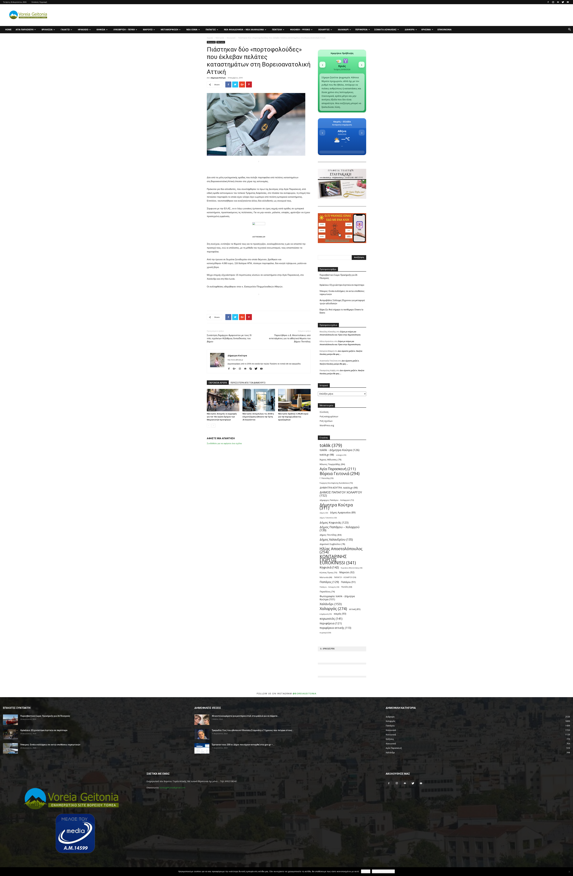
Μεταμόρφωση (169, 29)
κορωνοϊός (331, 618)
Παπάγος (211, 29)
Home (8, 29)
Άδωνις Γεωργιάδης (332, 464)
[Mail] (558, 2)
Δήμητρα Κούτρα (218, 78)
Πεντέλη (277, 29)
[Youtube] (568, 2)
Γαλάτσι (65, 29)
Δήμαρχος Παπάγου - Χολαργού (337, 500)
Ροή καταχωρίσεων (329, 416)
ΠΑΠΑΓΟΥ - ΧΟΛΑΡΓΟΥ (345, 577)
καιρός (340, 613)
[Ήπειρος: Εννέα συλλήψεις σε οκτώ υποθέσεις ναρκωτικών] (10, 748)
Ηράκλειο (83, 29)
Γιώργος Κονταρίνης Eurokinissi (336, 483)
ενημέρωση (326, 614)
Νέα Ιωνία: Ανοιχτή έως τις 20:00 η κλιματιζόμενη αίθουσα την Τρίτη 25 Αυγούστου (258, 417)
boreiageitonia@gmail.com (172, 787)
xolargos (341, 455)
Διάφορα (410, 29)
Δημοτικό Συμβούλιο (332, 544)
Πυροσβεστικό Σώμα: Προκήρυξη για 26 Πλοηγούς (338, 276)
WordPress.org (327, 425)
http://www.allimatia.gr (235, 360)
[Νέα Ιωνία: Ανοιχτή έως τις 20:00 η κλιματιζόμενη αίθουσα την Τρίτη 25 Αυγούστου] (258, 400)
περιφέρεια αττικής (335, 627)
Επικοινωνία (445, 29)
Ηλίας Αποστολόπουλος (341, 550)
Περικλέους (327, 591)
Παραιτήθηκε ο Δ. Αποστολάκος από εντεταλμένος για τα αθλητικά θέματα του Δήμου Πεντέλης (290, 338)
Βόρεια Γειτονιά (339, 473)
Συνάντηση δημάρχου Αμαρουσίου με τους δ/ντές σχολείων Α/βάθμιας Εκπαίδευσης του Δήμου (229, 338)
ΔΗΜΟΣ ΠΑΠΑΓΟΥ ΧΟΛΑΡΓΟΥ (341, 494)
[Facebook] (548, 2)
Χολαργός (324, 29)
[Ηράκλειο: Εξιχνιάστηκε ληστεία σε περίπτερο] (10, 734)
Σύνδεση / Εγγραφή (39, 2)
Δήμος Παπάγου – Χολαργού (339, 528)
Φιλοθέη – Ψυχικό (300, 29)
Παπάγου (348, 582)
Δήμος (324, 513)
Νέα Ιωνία (191, 29)
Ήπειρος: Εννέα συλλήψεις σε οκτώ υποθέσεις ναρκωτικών (342, 292)
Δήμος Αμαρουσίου (343, 512)
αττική (355, 609)
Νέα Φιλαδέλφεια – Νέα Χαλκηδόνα (244, 29)
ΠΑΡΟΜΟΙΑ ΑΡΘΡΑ (218, 383)
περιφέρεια (331, 623)
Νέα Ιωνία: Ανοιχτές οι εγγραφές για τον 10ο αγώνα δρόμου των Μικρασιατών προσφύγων (222, 417)
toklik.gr (327, 454)
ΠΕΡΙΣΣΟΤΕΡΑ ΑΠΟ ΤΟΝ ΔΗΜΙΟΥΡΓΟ (248, 383)
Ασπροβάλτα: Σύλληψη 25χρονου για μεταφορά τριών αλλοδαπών (342, 302)
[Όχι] (569, 871)
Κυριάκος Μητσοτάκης (351, 568)
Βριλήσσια (47, 29)
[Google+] (235, 369)
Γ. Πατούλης (327, 478)
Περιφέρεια (361, 29)
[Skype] (251, 369)
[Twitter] (563, 2)
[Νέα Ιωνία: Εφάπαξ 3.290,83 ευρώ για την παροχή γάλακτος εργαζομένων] (294, 400)
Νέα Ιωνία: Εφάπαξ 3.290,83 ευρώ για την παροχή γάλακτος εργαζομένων (293, 417)
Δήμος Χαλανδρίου (336, 539)
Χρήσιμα (426, 29)
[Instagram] (553, 2)
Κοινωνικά (231, 38)
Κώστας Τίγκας (328, 572)
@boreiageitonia (304, 693)
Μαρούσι (148, 29)
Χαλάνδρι (343, 29)
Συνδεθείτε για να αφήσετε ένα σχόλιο (224, 443)
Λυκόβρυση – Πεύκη (124, 29)
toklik (331, 445)
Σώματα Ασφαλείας (385, 29)
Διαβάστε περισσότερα (383, 871)
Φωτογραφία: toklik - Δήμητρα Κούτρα (337, 598)
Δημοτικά (211, 410)
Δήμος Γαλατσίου (328, 518)
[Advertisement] (259, 167)
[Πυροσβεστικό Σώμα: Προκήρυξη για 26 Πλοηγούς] (10, 719)
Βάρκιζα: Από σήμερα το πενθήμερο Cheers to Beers (341, 311)
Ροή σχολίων (326, 420)
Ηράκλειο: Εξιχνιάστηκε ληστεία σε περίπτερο (342, 285)
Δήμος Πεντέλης (331, 534)
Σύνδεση (324, 412)
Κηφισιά (101, 29)
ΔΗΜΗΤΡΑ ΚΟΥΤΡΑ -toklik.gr (339, 487)
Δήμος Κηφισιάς (334, 522)
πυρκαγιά (325, 632)
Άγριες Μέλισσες (330, 459)
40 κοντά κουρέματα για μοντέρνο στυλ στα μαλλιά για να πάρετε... (245, 716)
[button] (569, 29)
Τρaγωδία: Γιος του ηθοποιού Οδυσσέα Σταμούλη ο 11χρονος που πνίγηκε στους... (253, 730)
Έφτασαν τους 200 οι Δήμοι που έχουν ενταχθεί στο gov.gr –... (243, 744)
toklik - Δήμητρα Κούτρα (339, 450)
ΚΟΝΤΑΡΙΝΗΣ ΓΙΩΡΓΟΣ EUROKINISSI (338, 559)
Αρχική (210, 38)
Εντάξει (365, 871)
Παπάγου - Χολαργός (329, 587)
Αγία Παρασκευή (24, 29)
